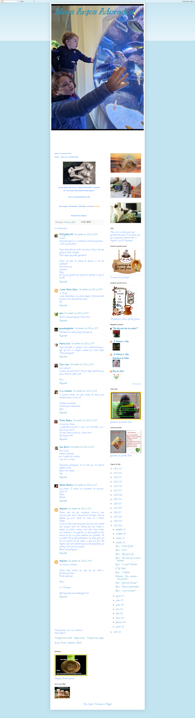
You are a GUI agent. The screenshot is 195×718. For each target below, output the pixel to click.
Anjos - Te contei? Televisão (126, 564)
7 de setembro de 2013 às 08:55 (85, 234)
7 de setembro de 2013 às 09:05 (90, 289)
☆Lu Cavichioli (65, 391)
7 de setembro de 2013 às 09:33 (76, 313)
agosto (118, 596)
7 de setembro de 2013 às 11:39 (82, 343)
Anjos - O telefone (122, 572)
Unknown (63, 509)
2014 (115, 521)
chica (61, 313)
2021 (115, 490)
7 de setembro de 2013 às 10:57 (86, 328)
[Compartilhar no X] (86, 222)
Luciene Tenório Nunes (68, 289)
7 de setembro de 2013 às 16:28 (84, 391)
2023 (116, 482)
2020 (116, 495)
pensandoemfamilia (66, 328)
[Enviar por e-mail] (82, 222)
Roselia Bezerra (65, 420)
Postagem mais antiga (95, 638)
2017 (115, 508)
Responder (63, 282)
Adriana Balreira (66, 485)
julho (118, 600)
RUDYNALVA (66, 234)
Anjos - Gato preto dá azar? (126, 583)
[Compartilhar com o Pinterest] (90, 222)
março (118, 618)
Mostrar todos (136, 384)
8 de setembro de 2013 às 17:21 (79, 509)
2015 (115, 517)
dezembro (119, 529)
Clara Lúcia (64, 364)
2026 (116, 469)
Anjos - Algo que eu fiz (124, 554)
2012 (115, 632)
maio (118, 609)
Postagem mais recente (63, 638)
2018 (115, 504)
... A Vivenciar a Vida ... (121, 341)
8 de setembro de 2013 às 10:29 (82, 447)
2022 (116, 486)
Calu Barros (64, 447)
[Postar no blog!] (84, 222)
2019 (115, 499)
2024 (116, 477)
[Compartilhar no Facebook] (88, 222)
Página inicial (79, 638)
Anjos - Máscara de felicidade (127, 587)
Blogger (109, 704)
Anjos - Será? (120, 550)
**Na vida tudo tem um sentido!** (125, 328)
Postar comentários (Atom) (71, 643)
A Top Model (120, 568)
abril (118, 613)
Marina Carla (64, 343)
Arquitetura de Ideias (120, 358)
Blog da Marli (118, 371)
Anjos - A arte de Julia (124, 546)
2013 (115, 525)
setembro (119, 542)
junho (118, 605)
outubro (119, 538)
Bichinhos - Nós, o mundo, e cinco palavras (126, 578)
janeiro (119, 627)
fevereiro (119, 622)
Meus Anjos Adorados (93, 11)
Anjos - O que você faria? (125, 590)
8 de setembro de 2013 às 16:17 (85, 485)
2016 (115, 512)
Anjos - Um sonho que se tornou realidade (128, 559)
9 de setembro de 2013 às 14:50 (79, 561)
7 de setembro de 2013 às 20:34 (84, 420)
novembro (120, 534)
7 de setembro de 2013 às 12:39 (81, 364)
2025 (116, 473)
